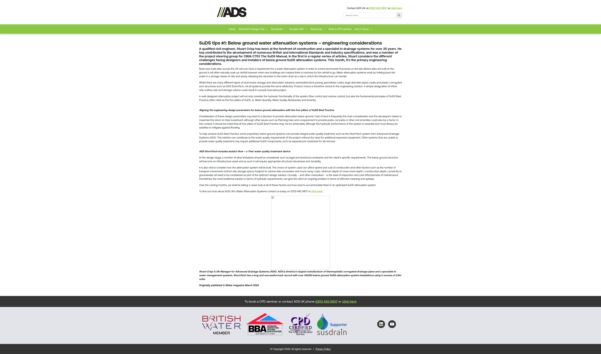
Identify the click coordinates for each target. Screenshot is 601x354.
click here (396, 8)
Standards (277, 29)
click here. (317, 191)
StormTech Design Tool (251, 29)
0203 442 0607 (378, 8)
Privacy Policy (323, 349)
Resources (316, 29)
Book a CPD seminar (340, 29)
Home (232, 29)
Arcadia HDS (296, 29)
